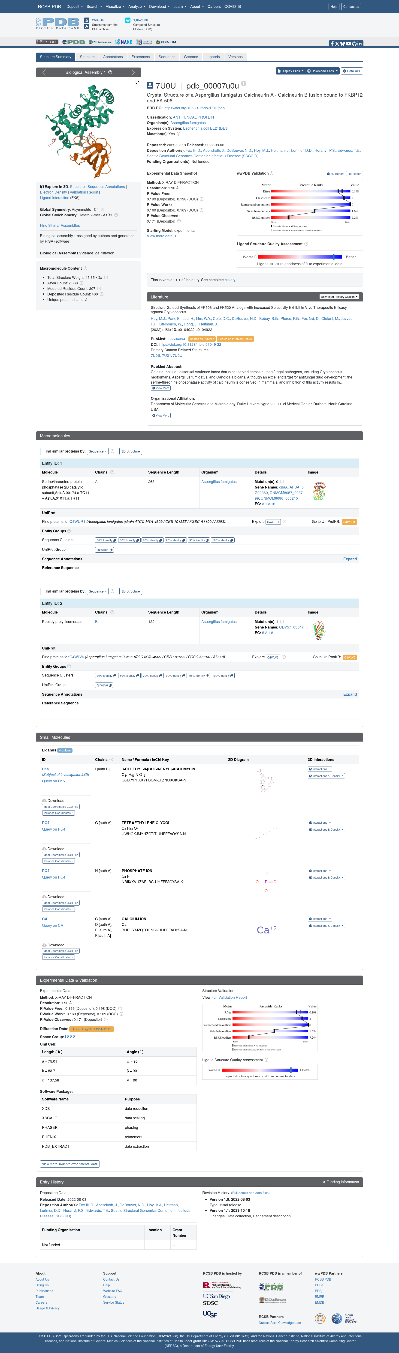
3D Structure (130, 451)
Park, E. (174, 318)
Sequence (167, 56)
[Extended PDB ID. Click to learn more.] (243, 83)
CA (45, 918)
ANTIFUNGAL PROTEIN (193, 117)
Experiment (140, 56)
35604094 (177, 338)
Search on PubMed (202, 339)
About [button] (195, 6)
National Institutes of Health (163, 1340)
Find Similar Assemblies (60, 225)
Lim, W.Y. (203, 318)
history (230, 279)
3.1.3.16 (268, 503)
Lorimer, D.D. (302, 150)
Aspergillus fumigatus (188, 122)
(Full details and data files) (250, 1192)
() (65, 774)
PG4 (45, 822)
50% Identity (127, 540)
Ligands (213, 56)
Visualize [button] (114, 6)
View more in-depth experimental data (70, 1164)
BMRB (319, 1296)
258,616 (98, 19)
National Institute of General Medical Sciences (99, 1340)
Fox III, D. (193, 150)
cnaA (283, 487)
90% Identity (173, 540)
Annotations (113, 56)
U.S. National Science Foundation (131, 1336)
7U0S (155, 355)
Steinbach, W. (170, 324)
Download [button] (158, 6)
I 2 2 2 (70, 1036)
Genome (191, 56)
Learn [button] (178, 6)
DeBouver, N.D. (239, 150)
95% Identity (197, 540)
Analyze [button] (135, 6)
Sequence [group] (96, 451)
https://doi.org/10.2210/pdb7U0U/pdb (194, 107)
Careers (214, 6)
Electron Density (53, 192)
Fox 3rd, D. (311, 318)
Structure (87, 56)
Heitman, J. (280, 150)
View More (162, 388)
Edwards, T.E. (349, 150)
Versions (235, 56)
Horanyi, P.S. (325, 150)
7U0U (177, 355)
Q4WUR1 (77, 521)
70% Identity (150, 540)
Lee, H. (188, 318)
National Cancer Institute (281, 1336)
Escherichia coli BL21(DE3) (206, 128)
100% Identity (221, 540)
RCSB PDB (49, 6)
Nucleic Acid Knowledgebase (280, 1322)
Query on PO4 (53, 877)
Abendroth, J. (214, 150)
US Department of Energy (204, 1336)
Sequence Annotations (106, 186)
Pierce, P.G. (290, 318)
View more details (161, 235)
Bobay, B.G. (269, 318)
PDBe (319, 1285)
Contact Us (111, 1279)
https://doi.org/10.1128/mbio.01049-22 (190, 344)
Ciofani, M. (330, 318)
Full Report (354, 174)
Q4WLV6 (77, 656)
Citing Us (42, 1285)
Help (334, 6)
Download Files (323, 71)
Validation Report (84, 192)
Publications (44, 1290)
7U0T (166, 355)
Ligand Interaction (54, 197)
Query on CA (52, 925)
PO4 (45, 870)
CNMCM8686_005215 (279, 498)
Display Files (291, 71)
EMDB (319, 1302)
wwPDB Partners (329, 1273)
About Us (42, 1279)
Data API (353, 71)
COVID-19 (232, 6)
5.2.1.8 (267, 632)
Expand (350, 558)
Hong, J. (190, 324)
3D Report (337, 174)
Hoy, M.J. (261, 150)
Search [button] (93, 6)
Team (40, 1296)
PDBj (318, 1290)
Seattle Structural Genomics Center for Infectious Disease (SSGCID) (202, 155)
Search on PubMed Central (235, 339)
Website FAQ (112, 1290)
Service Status (113, 1302)
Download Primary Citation (338, 296)
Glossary (109, 1296)
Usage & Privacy (48, 1308)
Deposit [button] (73, 6)
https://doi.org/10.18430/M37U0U (91, 1029)
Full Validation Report (229, 997)
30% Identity (104, 540)
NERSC (171, 1345)
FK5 (45, 769)
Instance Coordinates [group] (57, 813)
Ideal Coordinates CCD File (61, 806)
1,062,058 (140, 19)
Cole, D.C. (221, 318)
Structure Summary (55, 56)
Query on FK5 (53, 781)
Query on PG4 (53, 829)
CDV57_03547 (291, 627)
